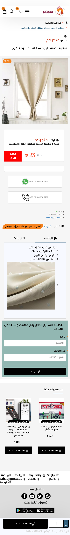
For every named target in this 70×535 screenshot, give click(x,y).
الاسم (63, 337)
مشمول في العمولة (54, 217)
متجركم (53, 40)
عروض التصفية (53, 23)
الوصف (48, 238)
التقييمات (19, 238)
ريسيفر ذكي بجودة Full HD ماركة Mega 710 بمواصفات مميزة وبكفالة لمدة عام (18, 431)
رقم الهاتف (59, 351)
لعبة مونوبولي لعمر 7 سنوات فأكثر (51, 428)
